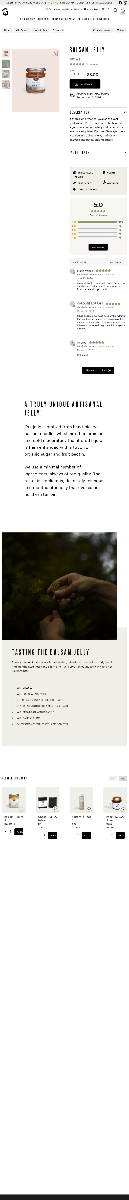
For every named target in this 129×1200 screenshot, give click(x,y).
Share (123, 30)
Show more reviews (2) (98, 370)
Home (7, 30)
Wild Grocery (27, 19)
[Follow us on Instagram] (125, 3)
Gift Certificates (52, 9)
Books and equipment (63, 19)
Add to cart (20, 832)
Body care (43, 19)
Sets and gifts (86, 19)
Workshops (103, 19)
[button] (115, 10)
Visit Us (65, 9)
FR (103, 9)
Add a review (98, 247)
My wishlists (92, 9)
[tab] (98, 112)
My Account (76, 9)
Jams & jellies (40, 30)
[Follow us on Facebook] (120, 3)
